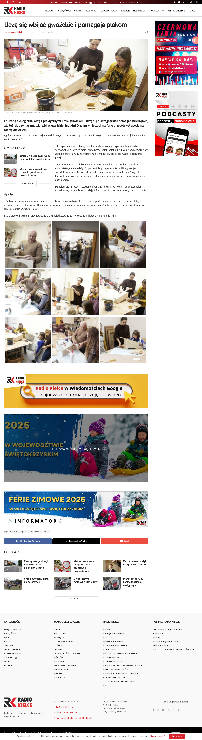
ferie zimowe (35, 532)
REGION (49, 10)
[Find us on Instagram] (175, 2)
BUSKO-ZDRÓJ (60, 633)
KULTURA (91, 10)
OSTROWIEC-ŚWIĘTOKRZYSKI (67, 653)
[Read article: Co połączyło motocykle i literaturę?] (62, 583)
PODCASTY (158, 637)
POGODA (154, 10)
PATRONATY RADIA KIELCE (115, 645)
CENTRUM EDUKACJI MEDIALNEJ (167, 629)
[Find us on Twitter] (183, 2)
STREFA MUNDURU (12, 653)
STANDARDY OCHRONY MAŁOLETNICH (120, 673)
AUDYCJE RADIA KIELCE (114, 633)
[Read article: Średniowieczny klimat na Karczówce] (13, 583)
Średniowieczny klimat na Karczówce (36, 580)
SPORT (77, 10)
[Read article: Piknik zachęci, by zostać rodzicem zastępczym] (112, 583)
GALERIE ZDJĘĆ (11, 657)
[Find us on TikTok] (191, 2)
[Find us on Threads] (187, 2)
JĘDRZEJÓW (59, 637)
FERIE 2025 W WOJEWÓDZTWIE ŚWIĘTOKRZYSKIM (76, 449)
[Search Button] (197, 2)
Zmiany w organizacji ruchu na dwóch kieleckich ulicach (35, 157)
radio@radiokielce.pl (63, 707)
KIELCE (47, 532)
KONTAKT (107, 637)
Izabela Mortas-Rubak (13, 32)
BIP (105, 685)
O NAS (193, 10)
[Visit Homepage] (15, 11)
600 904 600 (86, 718)
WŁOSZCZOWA (60, 677)
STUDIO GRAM (109, 649)
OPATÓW (58, 649)
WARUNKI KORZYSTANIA (114, 677)
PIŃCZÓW (58, 657)
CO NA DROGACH (109, 10)
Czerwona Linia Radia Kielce (67, 718)
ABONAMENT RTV (111, 657)
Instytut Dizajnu (17, 532)
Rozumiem (177, 736)
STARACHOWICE (61, 669)
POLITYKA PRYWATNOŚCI (115, 661)
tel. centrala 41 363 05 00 (65, 712)
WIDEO (7, 661)
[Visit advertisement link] (176, 53)
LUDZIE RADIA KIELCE (113, 641)
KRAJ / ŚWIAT (64, 10)
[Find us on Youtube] (179, 2)
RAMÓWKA (108, 629)
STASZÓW (58, 673)
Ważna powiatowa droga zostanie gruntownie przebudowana (33, 172)
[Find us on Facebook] (171, 2)
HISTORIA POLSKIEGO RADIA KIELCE (120, 653)
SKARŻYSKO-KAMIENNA (65, 665)
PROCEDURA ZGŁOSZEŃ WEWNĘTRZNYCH (122, 665)
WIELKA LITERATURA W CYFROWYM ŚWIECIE (173, 649)
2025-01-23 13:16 (33, 32)
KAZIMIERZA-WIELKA (63, 641)
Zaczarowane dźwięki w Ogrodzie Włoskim (135, 562)
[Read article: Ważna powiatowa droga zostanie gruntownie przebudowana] (10, 172)
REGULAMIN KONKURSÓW (115, 669)
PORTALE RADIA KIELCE (173, 10)
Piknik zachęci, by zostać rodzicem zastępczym (133, 582)
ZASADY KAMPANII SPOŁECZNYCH (119, 681)
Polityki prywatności (157, 736)
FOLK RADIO (158, 633)
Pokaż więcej (28, 183)
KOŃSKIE (58, 645)
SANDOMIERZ (60, 661)
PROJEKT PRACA (160, 645)
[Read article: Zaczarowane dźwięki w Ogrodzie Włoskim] (112, 566)
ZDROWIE (125, 10)
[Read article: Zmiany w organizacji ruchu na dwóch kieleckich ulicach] (10, 159)
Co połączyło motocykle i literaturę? (86, 580)
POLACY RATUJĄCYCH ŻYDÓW (166, 641)
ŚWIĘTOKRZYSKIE (12, 629)
